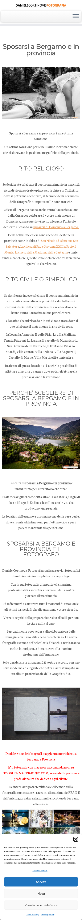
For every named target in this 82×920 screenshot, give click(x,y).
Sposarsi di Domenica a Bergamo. (56, 227)
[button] (76, 839)
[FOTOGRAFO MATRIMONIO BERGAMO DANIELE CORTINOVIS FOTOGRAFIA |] (41, 5)
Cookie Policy (32, 914)
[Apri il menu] (76, 16)
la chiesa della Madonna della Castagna (41, 252)
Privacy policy (47, 914)
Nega (41, 893)
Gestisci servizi (40, 870)
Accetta (41, 882)
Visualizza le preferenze (41, 905)
